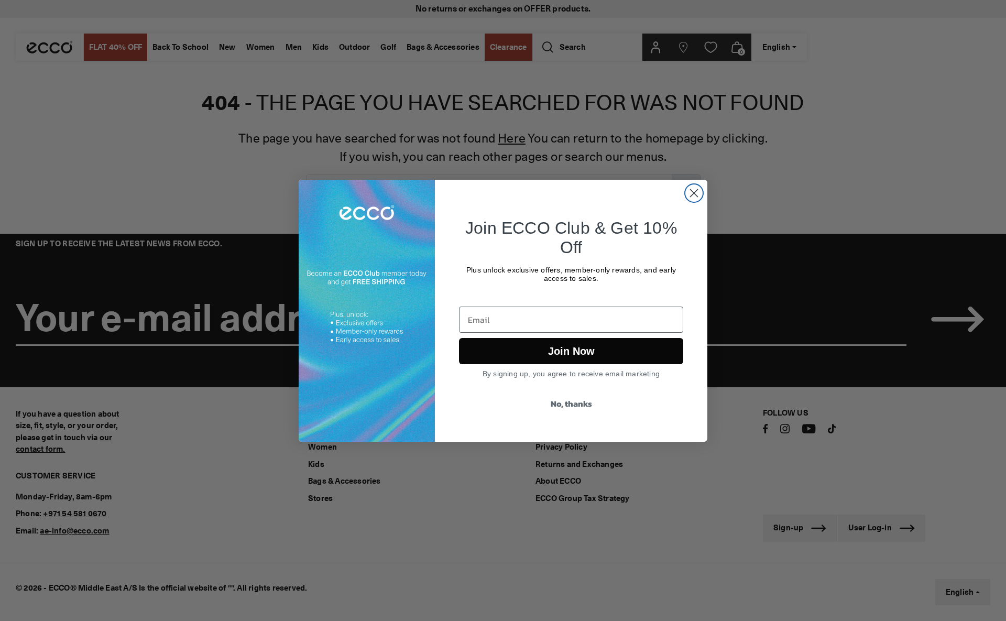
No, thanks (571, 403)
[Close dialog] (694, 193)
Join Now (571, 351)
